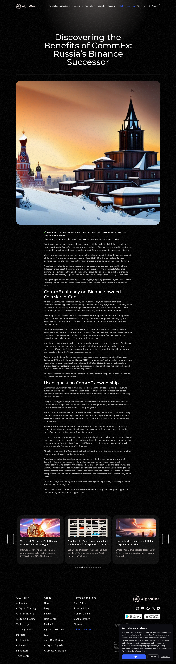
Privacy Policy (81, 608)
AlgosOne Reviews (54, 640)
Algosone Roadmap (54, 629)
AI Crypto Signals (53, 645)
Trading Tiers (77, 6)
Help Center (50, 618)
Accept (134, 656)
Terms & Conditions (85, 597)
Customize (165, 656)
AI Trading (64, 6)
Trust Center (23, 655)
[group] (40, 539)
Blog (46, 608)
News (47, 603)
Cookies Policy (82, 618)
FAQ (46, 634)
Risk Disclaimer (82, 613)
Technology (90, 6)
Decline (153, 656)
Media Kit (49, 624)
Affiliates (21, 645)
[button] (75, 567)
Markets (20, 634)
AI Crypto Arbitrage (55, 650)
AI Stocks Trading (26, 618)
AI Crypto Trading (26, 608)
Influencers (22, 650)
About (47, 597)
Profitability (101, 6)
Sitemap (78, 624)
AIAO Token (53, 6)
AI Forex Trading (25, 613)
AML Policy (80, 603)
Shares (48, 613)
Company (111, 6)
